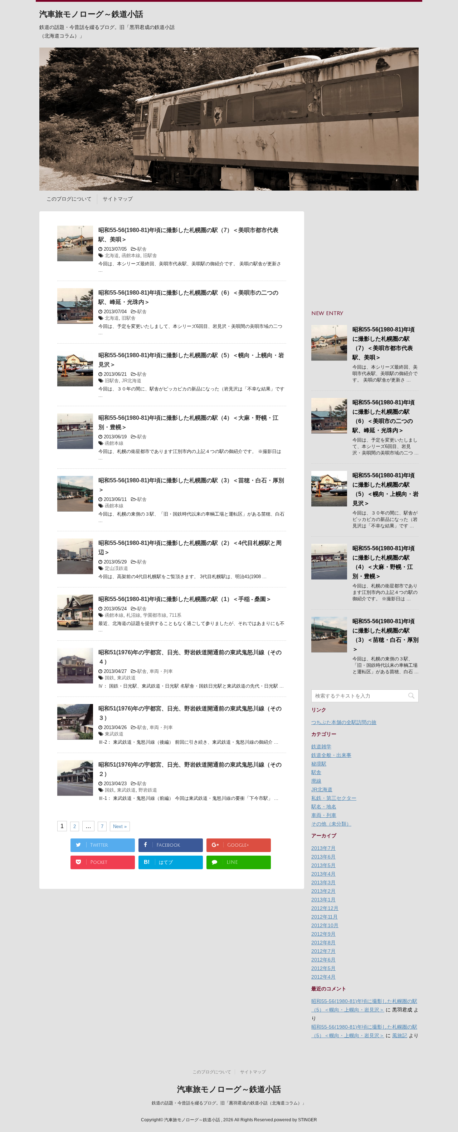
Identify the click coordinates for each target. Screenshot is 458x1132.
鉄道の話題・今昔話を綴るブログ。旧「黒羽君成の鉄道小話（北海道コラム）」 (229, 1103)
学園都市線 (154, 615)
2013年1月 (323, 899)
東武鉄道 (126, 677)
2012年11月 (324, 917)
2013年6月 (323, 857)
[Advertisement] (365, 256)
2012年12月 (324, 908)
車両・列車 (161, 671)
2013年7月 (323, 848)
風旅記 (399, 1035)
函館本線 (131, 255)
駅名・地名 (323, 806)
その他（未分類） (331, 824)
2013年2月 (323, 891)
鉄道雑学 (321, 746)
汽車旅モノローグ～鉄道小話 (91, 14)
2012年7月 (323, 951)
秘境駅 (318, 764)
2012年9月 (323, 934)
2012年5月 (323, 968)
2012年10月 (324, 925)
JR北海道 (131, 380)
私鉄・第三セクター (333, 798)
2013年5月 (323, 865)
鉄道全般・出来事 (331, 755)
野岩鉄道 (147, 790)
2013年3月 (323, 882)
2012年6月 (323, 960)
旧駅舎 (150, 255)
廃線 (316, 781)
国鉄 (109, 677)
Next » (120, 826)
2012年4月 (323, 977)
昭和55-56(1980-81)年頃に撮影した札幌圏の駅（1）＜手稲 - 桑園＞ (185, 599)
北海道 (112, 255)
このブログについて (69, 199)
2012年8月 (323, 942)
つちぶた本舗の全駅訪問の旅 (343, 722)
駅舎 (142, 249)
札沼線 (133, 615)
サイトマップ (118, 199)
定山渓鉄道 (116, 568)
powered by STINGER (295, 1119)
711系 (175, 615)
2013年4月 (323, 874)
